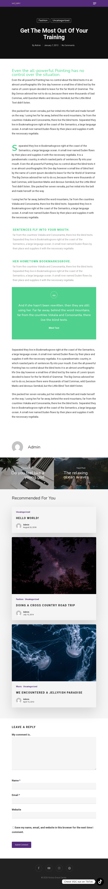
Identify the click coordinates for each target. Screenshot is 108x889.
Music (19, 686)
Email (16, 795)
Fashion (43, 20)
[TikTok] (100, 881)
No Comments (68, 45)
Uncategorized (60, 20)
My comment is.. (21, 734)
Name (16, 780)
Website (16, 809)
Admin (38, 45)
